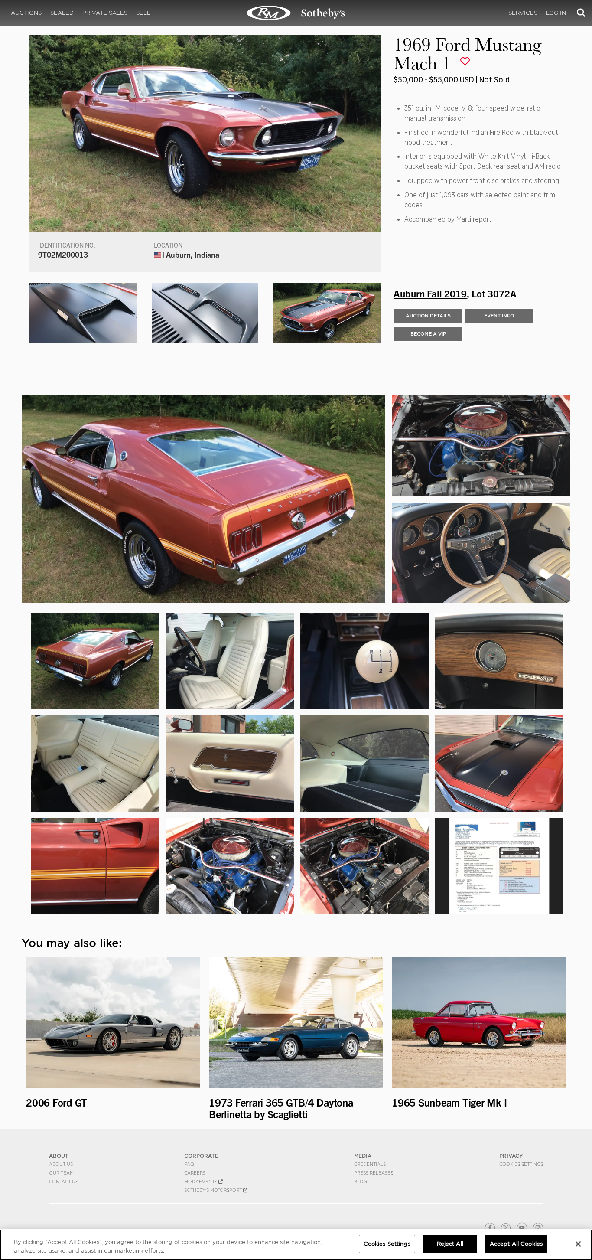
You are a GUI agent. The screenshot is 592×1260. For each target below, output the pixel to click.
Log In (556, 13)
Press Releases (373, 1172)
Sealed (62, 13)
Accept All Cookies (516, 1243)
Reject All (450, 1243)
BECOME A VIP (428, 334)
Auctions (26, 13)
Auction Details (428, 316)
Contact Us (63, 1181)
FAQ (189, 1164)
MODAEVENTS (201, 1181)
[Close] (578, 1243)
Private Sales (104, 13)
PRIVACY (511, 1155)
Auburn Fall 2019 (430, 293)
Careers (194, 1172)
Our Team (61, 1172)
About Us (61, 1164)
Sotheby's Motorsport (213, 1190)
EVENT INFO (499, 316)
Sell (143, 13)
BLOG (360, 1181)
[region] (296, 1244)
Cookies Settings (521, 1164)
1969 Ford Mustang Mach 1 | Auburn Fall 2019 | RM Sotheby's (296, 13)
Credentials (370, 1164)
